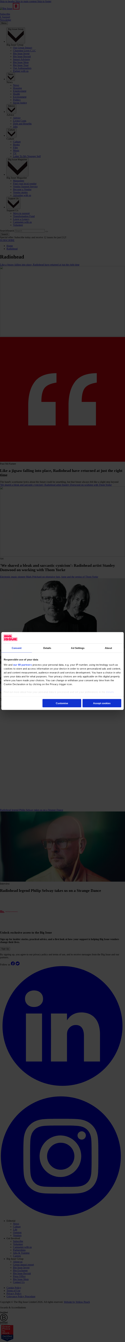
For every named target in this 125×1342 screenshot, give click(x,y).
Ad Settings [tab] (77, 648)
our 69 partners (22, 664)
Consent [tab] (16, 648)
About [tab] (108, 648)
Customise (62, 703)
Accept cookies (102, 703)
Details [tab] (47, 648)
